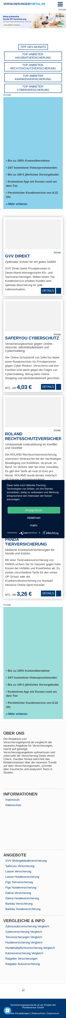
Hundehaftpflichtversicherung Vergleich (30, 947)
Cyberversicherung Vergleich (23, 931)
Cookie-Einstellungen (18, 1013)
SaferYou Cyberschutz (32, 338)
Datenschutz (13, 805)
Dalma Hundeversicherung (22, 898)
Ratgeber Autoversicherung (22, 964)
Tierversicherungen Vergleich (23, 937)
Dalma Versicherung (18, 893)
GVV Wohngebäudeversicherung (26, 860)
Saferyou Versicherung (19, 866)
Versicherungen (24, 4)
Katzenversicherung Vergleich (24, 953)
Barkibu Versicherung (18, 903)
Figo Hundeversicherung (20, 887)
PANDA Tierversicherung (26, 541)
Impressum (12, 799)
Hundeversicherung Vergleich (23, 942)
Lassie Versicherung (18, 871)
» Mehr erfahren (16, 204)
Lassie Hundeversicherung (22, 876)
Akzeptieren (33, 510)
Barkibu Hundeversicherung (22, 909)
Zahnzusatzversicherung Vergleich (27, 926)
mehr (34, 525)
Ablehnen (34, 517)
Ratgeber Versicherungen (21, 958)
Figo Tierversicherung (19, 882)
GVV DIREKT (17, 256)
